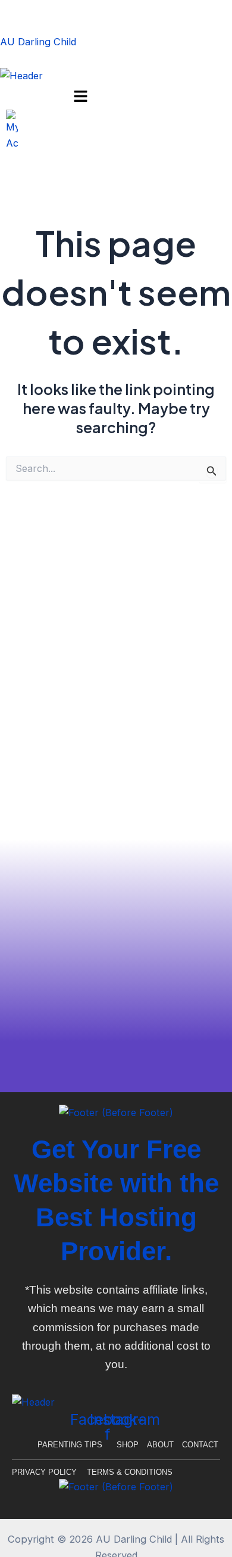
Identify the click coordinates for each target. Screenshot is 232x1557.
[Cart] (3, 171)
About (160, 1444)
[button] (81, 97)
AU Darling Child (38, 42)
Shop (128, 1444)
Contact (200, 1444)
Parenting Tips (69, 1444)
